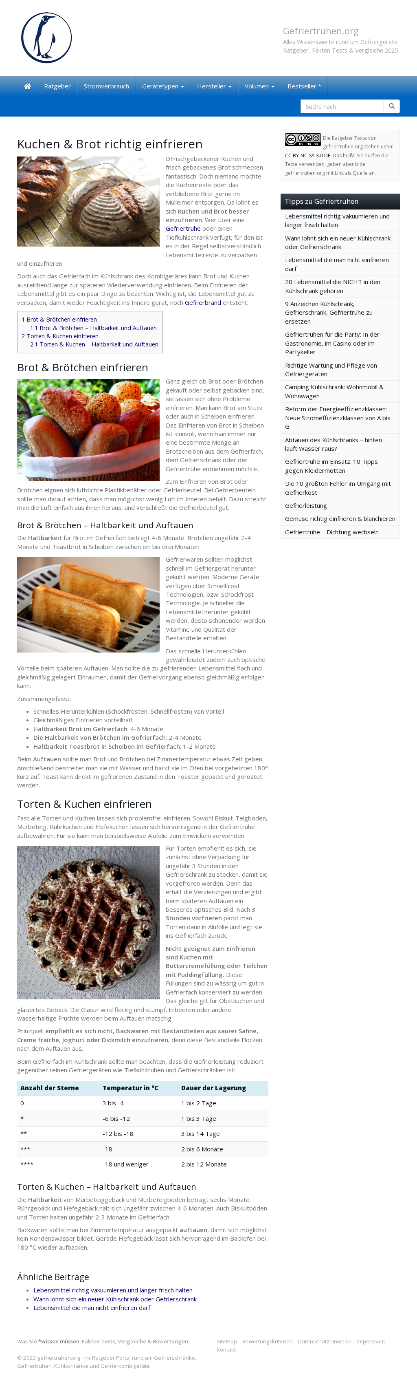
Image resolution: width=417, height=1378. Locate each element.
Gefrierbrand (204, 302)
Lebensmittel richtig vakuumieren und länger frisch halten (113, 1290)
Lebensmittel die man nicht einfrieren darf (91, 1307)
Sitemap (227, 1341)
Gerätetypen (161, 86)
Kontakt (226, 1349)
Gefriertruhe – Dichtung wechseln (332, 532)
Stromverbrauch (106, 86)
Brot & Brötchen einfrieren (59, 319)
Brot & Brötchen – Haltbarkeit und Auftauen (93, 328)
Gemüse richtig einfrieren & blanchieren (340, 518)
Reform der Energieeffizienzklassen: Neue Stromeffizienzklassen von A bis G (338, 417)
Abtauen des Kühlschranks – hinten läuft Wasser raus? (333, 444)
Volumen (257, 86)
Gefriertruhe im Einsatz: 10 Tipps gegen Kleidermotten (331, 465)
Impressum (371, 1341)
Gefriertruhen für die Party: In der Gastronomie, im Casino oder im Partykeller (332, 343)
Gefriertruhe (183, 228)
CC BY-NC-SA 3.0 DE (307, 155)
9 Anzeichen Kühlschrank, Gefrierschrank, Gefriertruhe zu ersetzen (329, 312)
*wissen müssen (58, 1341)
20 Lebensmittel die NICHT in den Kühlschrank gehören (332, 286)
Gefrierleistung (306, 505)
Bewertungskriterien (267, 1341)
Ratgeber (57, 86)
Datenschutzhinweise (325, 1341)
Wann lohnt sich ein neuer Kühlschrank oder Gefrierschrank (115, 1299)
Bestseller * (304, 86)
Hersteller (212, 86)
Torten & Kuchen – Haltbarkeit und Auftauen (94, 344)
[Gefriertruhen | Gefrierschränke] (76, 38)
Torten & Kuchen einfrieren (60, 336)
